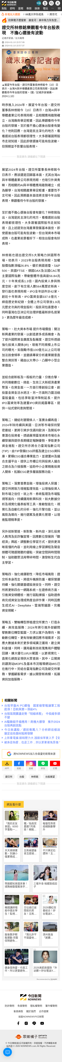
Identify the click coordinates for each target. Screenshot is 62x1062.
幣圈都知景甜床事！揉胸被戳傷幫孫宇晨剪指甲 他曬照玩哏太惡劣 (16, 885)
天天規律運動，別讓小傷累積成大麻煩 (11, 853)
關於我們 (31, 1011)
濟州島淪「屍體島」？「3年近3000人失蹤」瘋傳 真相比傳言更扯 (50, 936)
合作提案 (43, 1011)
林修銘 (34, 776)
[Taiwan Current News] (38, 3)
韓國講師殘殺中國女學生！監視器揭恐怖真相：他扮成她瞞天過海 (11, 910)
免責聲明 (22, 1005)
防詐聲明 (9, 1005)
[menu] (59, 8)
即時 (12, 8)
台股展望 (50, 776)
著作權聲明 (51, 1005)
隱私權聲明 (36, 1005)
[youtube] (42, 1023)
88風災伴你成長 (34, 14)
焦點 (4, 8)
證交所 (8, 776)
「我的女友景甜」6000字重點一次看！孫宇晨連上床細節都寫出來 (11, 826)
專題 (28, 8)
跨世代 (53, 14)
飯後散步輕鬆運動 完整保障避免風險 (11, 937)
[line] (34, 1023)
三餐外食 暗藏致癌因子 (45, 885)
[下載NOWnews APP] (45, 3)
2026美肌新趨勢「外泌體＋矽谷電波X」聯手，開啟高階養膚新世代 (45, 969)
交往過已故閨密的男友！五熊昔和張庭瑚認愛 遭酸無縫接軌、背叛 (30, 910)
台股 (21, 776)
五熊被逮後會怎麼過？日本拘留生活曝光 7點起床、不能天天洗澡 (31, 852)
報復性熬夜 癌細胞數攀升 (49, 826)
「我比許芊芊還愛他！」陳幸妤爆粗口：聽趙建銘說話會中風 (31, 936)
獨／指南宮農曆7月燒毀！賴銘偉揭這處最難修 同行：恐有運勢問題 (30, 826)
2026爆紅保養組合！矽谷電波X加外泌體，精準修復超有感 (49, 910)
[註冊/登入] (57, 3)
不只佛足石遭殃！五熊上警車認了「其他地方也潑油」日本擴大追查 (49, 852)
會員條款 (18, 1011)
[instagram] (26, 1023)
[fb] (18, 1023)
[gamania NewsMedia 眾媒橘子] (31, 1036)
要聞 (20, 8)
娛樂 (37, 8)
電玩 (45, 8)
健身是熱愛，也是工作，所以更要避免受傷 (16, 969)
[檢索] (51, 3)
